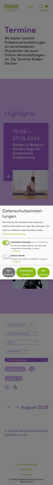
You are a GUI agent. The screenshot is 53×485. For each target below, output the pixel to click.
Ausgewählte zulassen (26, 272)
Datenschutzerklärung (13, 233)
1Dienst (15, 251)
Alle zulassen (43, 272)
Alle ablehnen (9, 272)
